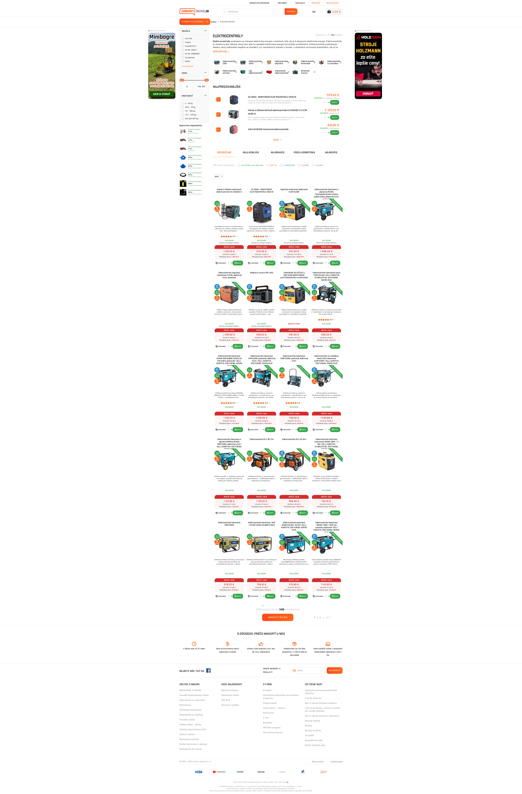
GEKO (187, 61)
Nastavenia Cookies (189, 739)
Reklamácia (185, 705)
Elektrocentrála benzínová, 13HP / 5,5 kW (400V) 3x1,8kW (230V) (261, 523)
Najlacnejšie (251, 152)
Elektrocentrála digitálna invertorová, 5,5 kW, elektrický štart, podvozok (229, 275)
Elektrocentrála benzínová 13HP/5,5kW (229, 523)
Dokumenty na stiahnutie (192, 700)
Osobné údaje (337, 761)
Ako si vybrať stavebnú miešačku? (322, 716)
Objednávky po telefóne (191, 714)
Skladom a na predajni (252, 165)
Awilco (188, 42)
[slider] (181, 80)
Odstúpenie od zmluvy (190, 749)
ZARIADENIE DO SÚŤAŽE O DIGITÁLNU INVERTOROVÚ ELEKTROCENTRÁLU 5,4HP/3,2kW (294, 275)
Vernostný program (259, 3)
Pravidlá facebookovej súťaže (194, 695)
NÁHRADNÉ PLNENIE (190, 690)
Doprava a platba (230, 705)
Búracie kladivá (312, 720)
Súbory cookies (187, 734)
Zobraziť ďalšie (278, 617)
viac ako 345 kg (191, 118)
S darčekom (289, 165)
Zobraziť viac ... (221, 51)
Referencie (268, 713)
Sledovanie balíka (230, 695)
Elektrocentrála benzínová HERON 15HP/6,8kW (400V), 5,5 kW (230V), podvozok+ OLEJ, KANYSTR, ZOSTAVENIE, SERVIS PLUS (229, 360)
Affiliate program (271, 727)
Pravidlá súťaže (187, 719)
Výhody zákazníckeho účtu (192, 729)
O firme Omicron (313, 698)
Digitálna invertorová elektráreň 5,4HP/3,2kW (294, 190)
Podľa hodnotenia (304, 152)
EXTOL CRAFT (191, 50)
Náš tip (273, 165)
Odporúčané (224, 152)
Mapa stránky (318, 761)
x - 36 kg (189, 103)
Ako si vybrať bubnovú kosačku (321, 703)
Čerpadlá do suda (313, 740)
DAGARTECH (190, 46)
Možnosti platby (229, 690)
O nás (266, 717)
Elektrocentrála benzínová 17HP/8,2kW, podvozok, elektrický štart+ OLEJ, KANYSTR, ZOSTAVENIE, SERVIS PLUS (261, 360)
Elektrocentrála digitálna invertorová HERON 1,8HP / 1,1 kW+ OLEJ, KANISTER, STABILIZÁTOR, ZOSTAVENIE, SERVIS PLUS (326, 443)
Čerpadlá (309, 735)
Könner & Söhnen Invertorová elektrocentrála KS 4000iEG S (229, 190)
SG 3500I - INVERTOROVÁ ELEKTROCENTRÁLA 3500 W (261, 190)
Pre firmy (282, 3)
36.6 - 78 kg (190, 107)
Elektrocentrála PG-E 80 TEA (262, 439)
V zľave (305, 165)
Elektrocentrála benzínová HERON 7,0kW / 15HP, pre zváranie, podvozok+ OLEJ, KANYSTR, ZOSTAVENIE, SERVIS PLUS (326, 526)
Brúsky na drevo (313, 730)
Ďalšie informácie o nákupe (193, 744)
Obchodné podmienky (190, 710)
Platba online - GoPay (190, 724)
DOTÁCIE (226, 700)
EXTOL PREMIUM (192, 54)
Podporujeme (270, 703)
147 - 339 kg (190, 115)
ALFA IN (188, 38)
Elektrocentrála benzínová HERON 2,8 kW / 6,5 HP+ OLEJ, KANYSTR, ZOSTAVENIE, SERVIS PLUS (294, 526)
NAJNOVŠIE (331, 152)
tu (287, 782)
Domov (214, 22)
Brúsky (308, 725)
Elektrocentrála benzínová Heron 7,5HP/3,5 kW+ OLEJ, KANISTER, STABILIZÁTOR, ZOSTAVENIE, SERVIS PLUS (326, 276)
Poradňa (267, 690)
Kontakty (300, 3)
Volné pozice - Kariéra (274, 708)
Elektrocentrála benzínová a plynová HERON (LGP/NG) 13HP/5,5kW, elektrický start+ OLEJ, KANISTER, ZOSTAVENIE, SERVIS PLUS (229, 443)
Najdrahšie (278, 152)
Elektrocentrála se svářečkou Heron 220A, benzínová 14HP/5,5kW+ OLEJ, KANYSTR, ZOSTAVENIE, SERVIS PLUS (326, 360)
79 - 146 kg (190, 111)
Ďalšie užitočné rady (315, 745)
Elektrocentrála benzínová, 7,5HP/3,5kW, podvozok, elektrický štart (294, 358)
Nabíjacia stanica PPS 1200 (261, 272)
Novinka (319, 165)
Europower (190, 57)
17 (327, 617)
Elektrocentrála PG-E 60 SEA (294, 439)
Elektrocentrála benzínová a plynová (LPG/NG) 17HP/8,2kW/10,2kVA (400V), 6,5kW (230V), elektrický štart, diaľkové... (326, 193)
